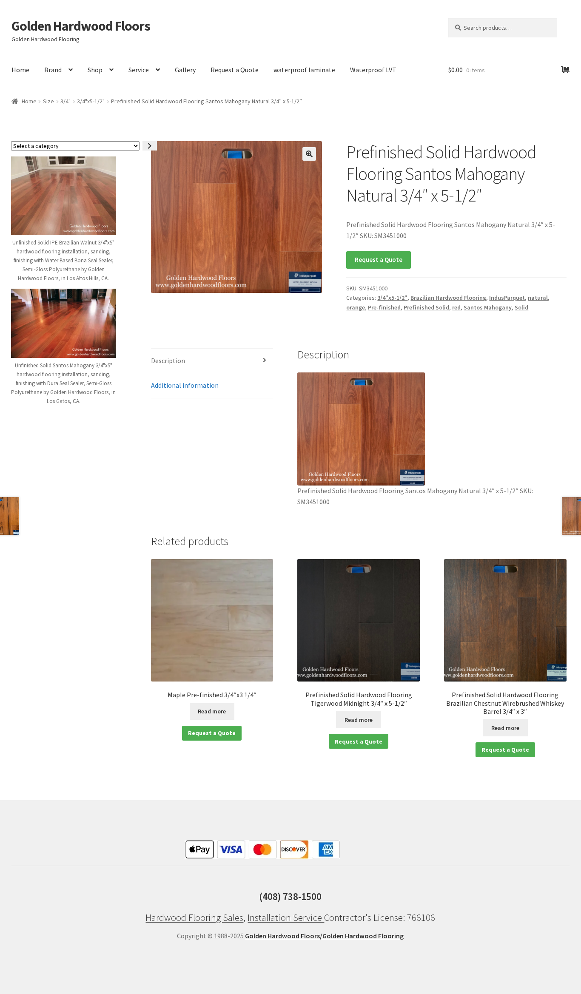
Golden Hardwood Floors (80, 25)
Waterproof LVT (373, 69)
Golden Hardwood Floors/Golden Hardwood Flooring (324, 936)
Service (138, 69)
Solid (521, 307)
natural (538, 297)
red (456, 307)
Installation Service (286, 917)
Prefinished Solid (426, 307)
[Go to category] (149, 146)
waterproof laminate (304, 69)
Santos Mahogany (488, 307)
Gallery (185, 69)
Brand (53, 69)
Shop (95, 69)
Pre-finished (384, 307)
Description (168, 360)
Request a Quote (235, 69)
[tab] (212, 361)
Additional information (185, 385)
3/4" (65, 101)
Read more (212, 711)
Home (20, 69)
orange (355, 307)
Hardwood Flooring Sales (194, 917)
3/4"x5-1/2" (91, 101)
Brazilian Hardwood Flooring (448, 297)
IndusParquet (507, 297)
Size (48, 101)
